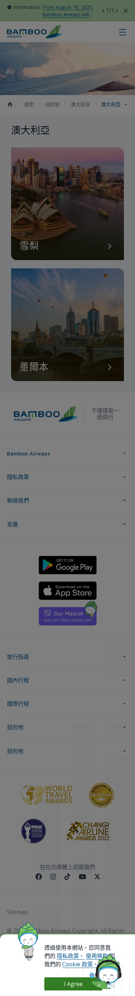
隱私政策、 (70, 956)
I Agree (73, 984)
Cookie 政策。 (80, 964)
